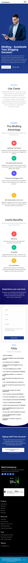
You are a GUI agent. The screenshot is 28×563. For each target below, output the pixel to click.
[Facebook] (10, 474)
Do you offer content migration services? (14, 412)
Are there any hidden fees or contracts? (14, 397)
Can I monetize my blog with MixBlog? (13, 394)
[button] (25, 1)
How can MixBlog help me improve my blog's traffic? (13, 408)
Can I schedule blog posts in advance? (13, 382)
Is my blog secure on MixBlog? (11, 362)
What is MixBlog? (7, 355)
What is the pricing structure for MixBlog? (14, 405)
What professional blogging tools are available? (12, 365)
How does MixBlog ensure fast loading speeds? (13, 359)
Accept (23, 559)
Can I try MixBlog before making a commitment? (11, 415)
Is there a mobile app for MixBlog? (12, 402)
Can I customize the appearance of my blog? (13, 379)
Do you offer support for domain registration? (11, 390)
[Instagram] (13, 474)
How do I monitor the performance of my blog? (13, 385)
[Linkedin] (5, 474)
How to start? (16, 67)
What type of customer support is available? (11, 419)
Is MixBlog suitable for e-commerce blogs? (12, 375)
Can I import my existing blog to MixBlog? (14, 371)
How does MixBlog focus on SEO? (12, 368)
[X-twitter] (8, 474)
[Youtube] (2, 474)
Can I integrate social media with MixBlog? (14, 399)
